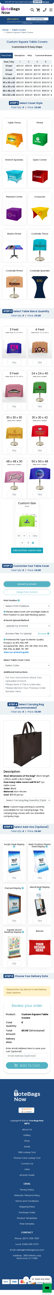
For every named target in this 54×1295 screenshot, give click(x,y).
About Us (27, 1129)
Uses (27, 1169)
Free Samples (27, 1223)
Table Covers (19, 29)
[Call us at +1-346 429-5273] (44, 10)
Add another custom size (27, 550)
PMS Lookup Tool (27, 1152)
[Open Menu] (51, 10)
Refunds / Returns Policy (27, 1195)
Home (5, 29)
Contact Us (27, 1163)
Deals (27, 1146)
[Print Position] (19, 600)
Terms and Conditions (27, 1200)
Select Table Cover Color (17, 660)
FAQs (27, 1140)
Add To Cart (29, 1065)
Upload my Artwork (27, 584)
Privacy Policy (27, 1189)
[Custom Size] (33, 542)
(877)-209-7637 (30, 1238)
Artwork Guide (27, 1175)
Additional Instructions (16, 672)
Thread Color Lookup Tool (27, 1157)
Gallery (27, 1135)
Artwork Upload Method (16, 620)
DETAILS (46, 2)
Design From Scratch (27, 592)
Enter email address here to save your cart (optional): (26, 1050)
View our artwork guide (16, 652)
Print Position (11, 600)
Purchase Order (27, 1212)
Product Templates (27, 1218)
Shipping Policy (27, 1206)
